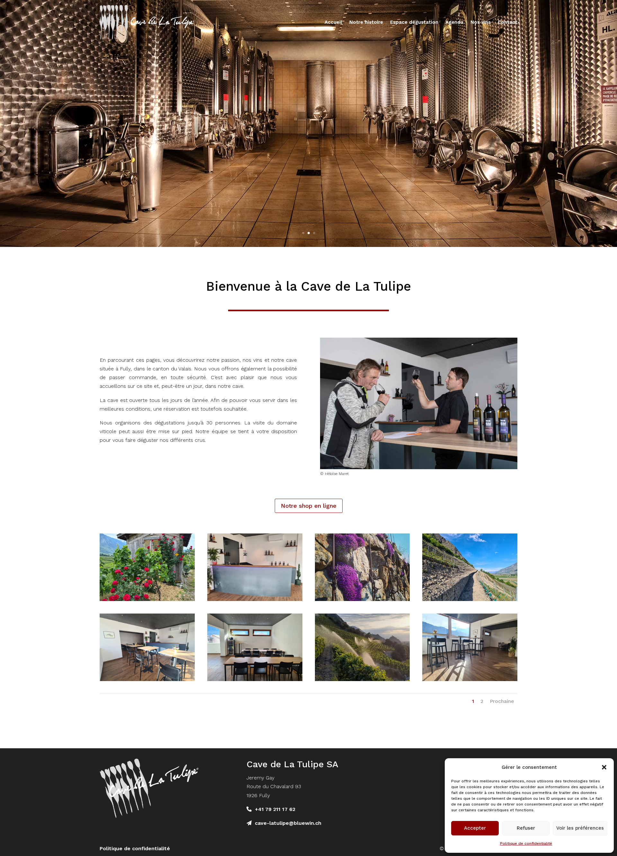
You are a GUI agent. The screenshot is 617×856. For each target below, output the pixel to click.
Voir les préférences (580, 828)
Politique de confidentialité (526, 843)
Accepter (475, 828)
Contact (507, 22)
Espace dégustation (414, 22)
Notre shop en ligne (308, 505)
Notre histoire (366, 22)
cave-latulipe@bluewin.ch (288, 823)
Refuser (526, 828)
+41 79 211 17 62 (275, 809)
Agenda (454, 22)
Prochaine (502, 701)
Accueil (333, 22)
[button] (604, 767)
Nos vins (480, 22)
